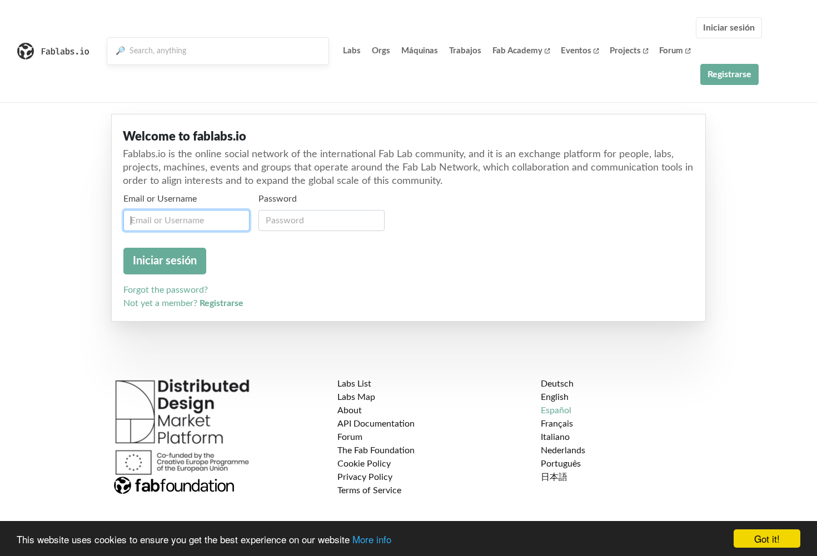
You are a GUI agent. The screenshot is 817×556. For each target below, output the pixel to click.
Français (557, 423)
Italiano (555, 437)
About (349, 410)
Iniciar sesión (729, 27)
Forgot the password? (165, 289)
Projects (625, 51)
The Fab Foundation (376, 450)
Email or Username (160, 198)
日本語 (554, 477)
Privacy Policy (364, 477)
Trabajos (465, 51)
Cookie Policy (364, 463)
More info (371, 539)
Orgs (381, 51)
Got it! (767, 538)
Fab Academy (517, 51)
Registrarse (729, 74)
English (555, 397)
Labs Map (356, 397)
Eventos (576, 51)
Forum (671, 51)
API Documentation (376, 423)
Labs (352, 51)
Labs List (354, 383)
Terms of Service (369, 490)
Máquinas (419, 51)
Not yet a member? (183, 303)
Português (561, 463)
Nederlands (563, 450)
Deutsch (557, 383)
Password (277, 198)
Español (556, 410)
